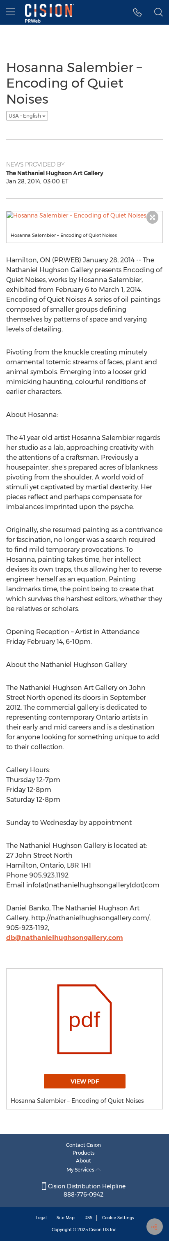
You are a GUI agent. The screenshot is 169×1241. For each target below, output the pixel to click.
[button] (137, 12)
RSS (88, 1217)
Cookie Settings (118, 1217)
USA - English (25, 116)
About (83, 1161)
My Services (81, 1170)
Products (84, 1153)
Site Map (66, 1217)
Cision (95, 1229)
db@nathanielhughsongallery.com (64, 938)
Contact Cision (83, 1145)
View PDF (85, 1081)
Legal (41, 1217)
